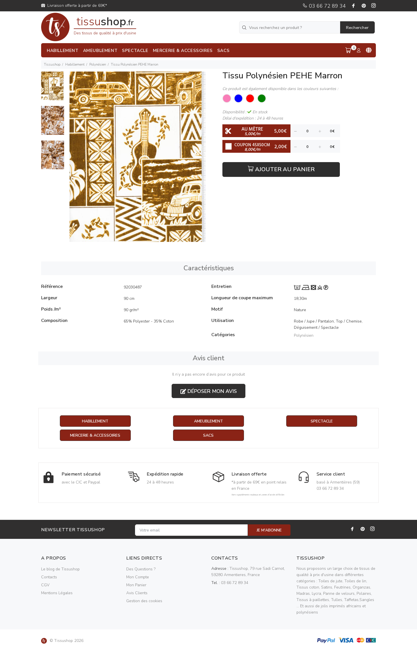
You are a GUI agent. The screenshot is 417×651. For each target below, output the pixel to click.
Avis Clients (137, 593)
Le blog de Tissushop (60, 569)
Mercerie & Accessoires (95, 435)
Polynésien (97, 64)
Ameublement (208, 421)
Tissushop (52, 64)
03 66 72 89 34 (327, 6)
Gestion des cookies (144, 601)
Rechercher (357, 27)
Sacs (208, 435)
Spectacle (322, 421)
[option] (52, 89)
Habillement (75, 64)
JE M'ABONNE (269, 530)
